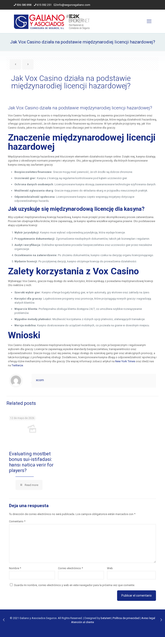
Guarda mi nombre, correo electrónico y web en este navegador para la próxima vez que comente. (74, 585)
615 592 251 (44, 4)
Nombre (15, 568)
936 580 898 (24, 4)
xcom (40, 380)
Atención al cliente (82, 622)
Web (110, 568)
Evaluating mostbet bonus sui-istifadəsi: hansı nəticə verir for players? (31, 462)
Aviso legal (148, 618)
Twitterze (17, 365)
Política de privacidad (126, 618)
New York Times (125, 361)
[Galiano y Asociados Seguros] (52, 21)
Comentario (17, 521)
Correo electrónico (70, 568)
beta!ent (106, 618)
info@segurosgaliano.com (73, 4)
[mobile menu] (149, 21)
